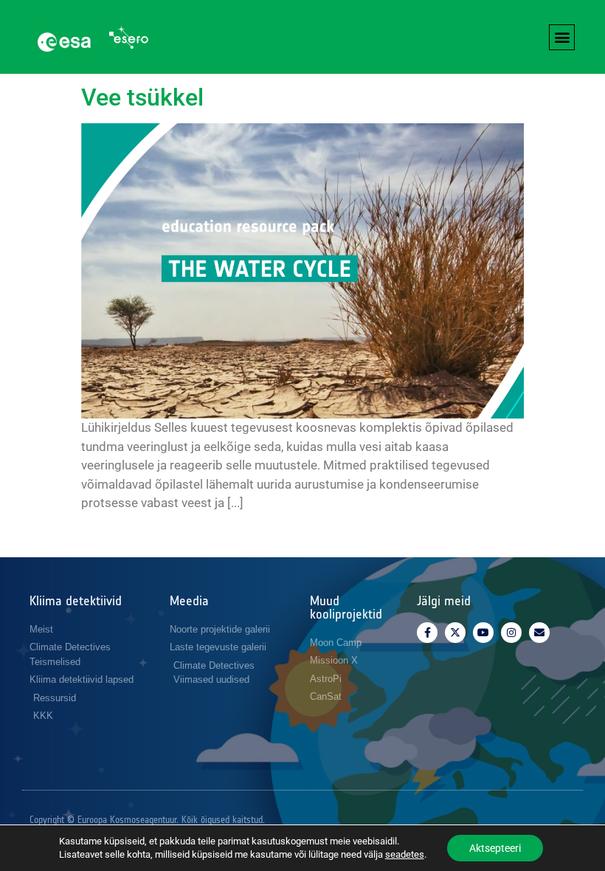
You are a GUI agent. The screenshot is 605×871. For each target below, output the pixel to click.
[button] (562, 37)
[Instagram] (511, 632)
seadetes (404, 854)
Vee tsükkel (142, 97)
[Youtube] (483, 632)
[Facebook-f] (427, 632)
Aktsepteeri (495, 848)
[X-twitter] (455, 632)
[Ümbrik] (539, 632)
